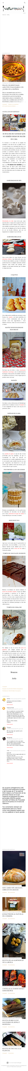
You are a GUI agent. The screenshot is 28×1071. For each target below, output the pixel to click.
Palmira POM (10, 707)
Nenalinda (9, 737)
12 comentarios (11, 964)
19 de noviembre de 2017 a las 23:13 (18, 698)
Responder (10, 704)
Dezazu (9, 727)
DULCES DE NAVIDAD (12, 688)
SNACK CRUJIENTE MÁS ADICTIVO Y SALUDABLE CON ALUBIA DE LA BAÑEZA (12, 87)
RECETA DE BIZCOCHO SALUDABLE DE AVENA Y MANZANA (11, 1022)
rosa (8, 750)
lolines (8, 698)
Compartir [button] (4, 104)
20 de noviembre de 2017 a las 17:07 (15, 738)
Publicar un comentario (13, 104)
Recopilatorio (20, 688)
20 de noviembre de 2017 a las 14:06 (15, 728)
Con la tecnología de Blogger (15, 1062)
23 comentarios (11, 993)
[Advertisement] (14, 35)
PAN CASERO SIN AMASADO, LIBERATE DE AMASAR (12, 889)
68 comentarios (11, 892)
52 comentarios (11, 918)
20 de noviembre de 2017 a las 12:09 (15, 709)
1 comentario (11, 1053)
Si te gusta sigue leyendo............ (10, 106)
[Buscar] (25, 2)
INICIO (4, 14)
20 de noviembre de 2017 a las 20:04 (17, 750)
